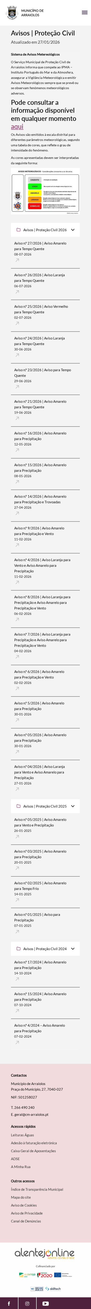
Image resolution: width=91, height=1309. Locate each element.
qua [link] (26, 118)
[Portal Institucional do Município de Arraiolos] (25, 13)
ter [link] (44, 54)
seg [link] (16, 78)
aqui (17, 126)
